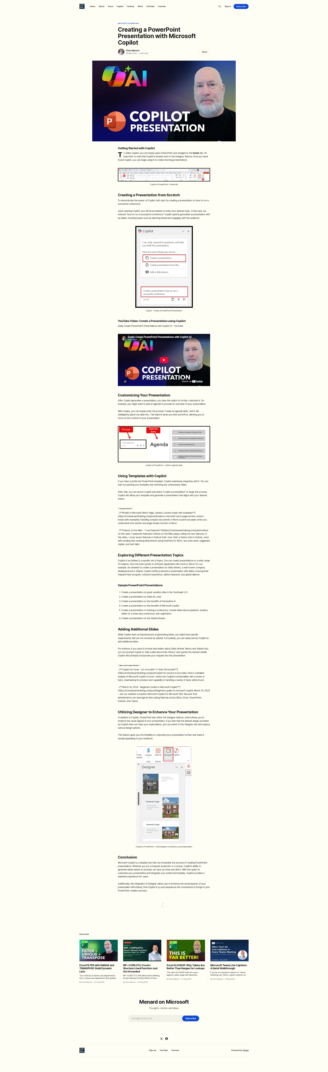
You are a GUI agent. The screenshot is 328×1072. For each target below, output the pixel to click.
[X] (161, 1038)
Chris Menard (132, 50)
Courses (162, 6)
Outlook (130, 6)
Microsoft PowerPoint (128, 23)
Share (204, 52)
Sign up (152, 1050)
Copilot (120, 6)
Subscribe (241, 6)
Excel (110, 6)
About (101, 6)
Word (140, 6)
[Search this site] (220, 6)
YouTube (150, 6)
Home (92, 6)
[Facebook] (166, 1038)
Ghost (246, 1050)
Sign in (228, 6)
